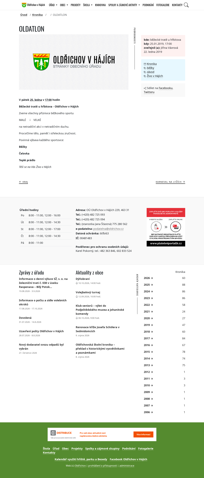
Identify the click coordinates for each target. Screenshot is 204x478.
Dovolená (25, 318)
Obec (65, 448)
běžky (150, 68)
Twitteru (149, 92)
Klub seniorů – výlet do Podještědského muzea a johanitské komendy (100, 309)
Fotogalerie (162, 5)
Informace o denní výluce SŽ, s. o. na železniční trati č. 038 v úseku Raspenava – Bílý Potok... (43, 283)
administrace (126, 465)
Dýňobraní (83, 279)
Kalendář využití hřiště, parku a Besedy (81, 459)
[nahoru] (197, 471)
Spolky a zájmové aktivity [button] (123, 5)
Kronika (37, 15)
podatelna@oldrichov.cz (108, 229)
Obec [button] (63, 5)
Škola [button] (86, 5)
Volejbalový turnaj (88, 292)
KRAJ (25, 181)
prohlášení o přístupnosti (102, 465)
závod (150, 72)
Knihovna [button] (100, 5)
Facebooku (165, 88)
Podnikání (148, 5)
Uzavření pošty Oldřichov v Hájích (41, 331)
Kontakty (177, 5)
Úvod (23, 15)
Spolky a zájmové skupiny (102, 448)
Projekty (75, 5)
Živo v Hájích (155, 76)
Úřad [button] (52, 5)
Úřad (56, 448)
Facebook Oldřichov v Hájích (128, 459)
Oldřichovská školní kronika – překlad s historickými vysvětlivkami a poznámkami (100, 348)
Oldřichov (80, 465)
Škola (46, 448)
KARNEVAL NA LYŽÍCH (169, 181)
